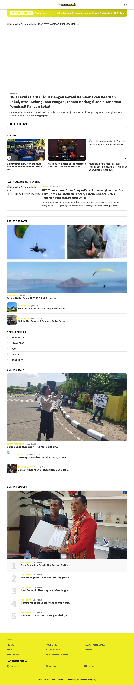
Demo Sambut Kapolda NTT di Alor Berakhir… (32, 446)
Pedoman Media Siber (57, 654)
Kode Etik (51, 644)
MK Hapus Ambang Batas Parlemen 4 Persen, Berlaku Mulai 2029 (26, 165)
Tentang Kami (53, 649)
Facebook (15, 666)
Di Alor (16, 354)
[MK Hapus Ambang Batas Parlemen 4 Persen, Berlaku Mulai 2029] (26, 150)
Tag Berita (17, 360)
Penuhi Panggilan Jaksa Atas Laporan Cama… (46, 602)
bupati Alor (18, 337)
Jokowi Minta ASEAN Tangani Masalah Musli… (43, 469)
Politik (29, 467)
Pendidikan (12, 295)
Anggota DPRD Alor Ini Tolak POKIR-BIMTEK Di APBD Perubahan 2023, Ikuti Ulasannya (67, 166)
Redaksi (89, 649)
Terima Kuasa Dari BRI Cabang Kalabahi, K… (45, 615)
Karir (10, 649)
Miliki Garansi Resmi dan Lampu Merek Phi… (42, 308)
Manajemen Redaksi (95, 644)
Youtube (91, 666)
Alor (14, 348)
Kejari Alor (18, 343)
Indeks (10, 644)
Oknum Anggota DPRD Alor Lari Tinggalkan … (46, 577)
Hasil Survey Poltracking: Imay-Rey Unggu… (45, 590)
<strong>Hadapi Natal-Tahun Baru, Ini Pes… (43, 457)
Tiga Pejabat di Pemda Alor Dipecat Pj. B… (44, 565)
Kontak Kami (13, 654)
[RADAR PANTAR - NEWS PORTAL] (67, 4)
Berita (10, 444)
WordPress (54, 666)
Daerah (45, 187)
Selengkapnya (41, 115)
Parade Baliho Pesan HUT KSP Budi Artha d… (32, 298)
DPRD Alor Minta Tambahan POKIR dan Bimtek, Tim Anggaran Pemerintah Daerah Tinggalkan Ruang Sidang (107, 168)
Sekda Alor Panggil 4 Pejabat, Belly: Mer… (41, 321)
